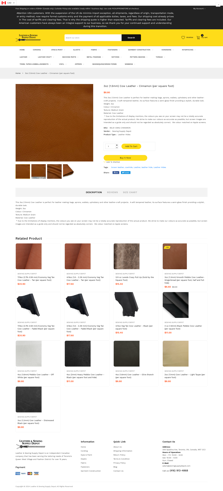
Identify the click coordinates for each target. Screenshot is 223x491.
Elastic (76, 50)
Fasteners (112, 50)
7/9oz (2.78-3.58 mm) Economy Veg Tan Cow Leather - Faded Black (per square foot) (36, 329)
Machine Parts (69, 57)
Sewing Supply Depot (27, 274)
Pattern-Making (137, 57)
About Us (117, 447)
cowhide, (129, 167)
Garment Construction (139, 50)
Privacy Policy (119, 463)
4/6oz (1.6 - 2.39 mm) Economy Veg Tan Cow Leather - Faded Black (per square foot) (85, 329)
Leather (23, 57)
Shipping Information (122, 451)
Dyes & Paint (57, 50)
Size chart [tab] (130, 192)
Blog (115, 467)
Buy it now (125, 158)
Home (18, 73)
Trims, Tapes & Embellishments (34, 64)
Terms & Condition (121, 459)
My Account (198, 8)
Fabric (94, 50)
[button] (218, 5)
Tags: (106, 167)
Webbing (129, 64)
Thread (159, 57)
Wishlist (189, 37)
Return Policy (119, 455)
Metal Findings (94, 57)
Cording (37, 50)
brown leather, (117, 167)
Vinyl (61, 64)
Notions (115, 57)
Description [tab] (94, 192)
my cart (204, 37)
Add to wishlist (113, 162)
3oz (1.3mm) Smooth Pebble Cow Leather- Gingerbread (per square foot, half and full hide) (184, 280)
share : (107, 173)
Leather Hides (160, 167)
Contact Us (118, 471)
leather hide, (147, 167)
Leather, (137, 167)
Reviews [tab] (112, 192)
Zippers (78, 64)
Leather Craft (45, 57)
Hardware (166, 50)
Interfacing (187, 50)
